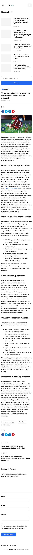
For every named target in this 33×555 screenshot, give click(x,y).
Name (3, 496)
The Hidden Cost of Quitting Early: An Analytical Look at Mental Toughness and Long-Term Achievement (22, 34)
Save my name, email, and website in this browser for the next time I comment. (14, 527)
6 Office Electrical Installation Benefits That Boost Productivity (22, 67)
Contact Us (4, 545)
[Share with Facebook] (2, 111)
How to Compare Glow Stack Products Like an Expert (21, 56)
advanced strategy (8, 422)
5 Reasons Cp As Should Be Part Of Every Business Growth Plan (22, 46)
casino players (21, 422)
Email (3, 505)
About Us (13, 545)
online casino (7, 425)
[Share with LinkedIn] (9, 111)
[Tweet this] (6, 111)
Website (3, 514)
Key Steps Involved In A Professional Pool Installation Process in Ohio (22, 21)
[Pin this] (13, 111)
